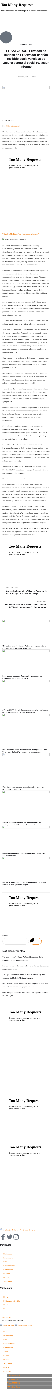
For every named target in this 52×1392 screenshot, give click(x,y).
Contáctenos (8, 1305)
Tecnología (7, 1281)
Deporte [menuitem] (6, 1359)
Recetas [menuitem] (6, 1355)
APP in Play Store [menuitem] (13, 1387)
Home (5, 1297)
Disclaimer (7, 1309)
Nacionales (7, 1254)
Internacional (8, 1258)
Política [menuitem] (6, 1367)
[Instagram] (16, 1237)
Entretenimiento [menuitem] (9, 1344)
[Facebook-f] (3, 1237)
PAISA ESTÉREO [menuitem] (13, 1383)
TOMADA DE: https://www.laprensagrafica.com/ (20, 234)
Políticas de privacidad (12, 1301)
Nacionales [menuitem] (7, 1332)
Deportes (6, 1278)
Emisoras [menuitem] (7, 1371)
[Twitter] (10, 1237)
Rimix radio (6, 1318)
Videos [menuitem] (6, 1351)
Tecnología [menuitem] (7, 1363)
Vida (5, 1262)
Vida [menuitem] (5, 1340)
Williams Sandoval (12, 126)
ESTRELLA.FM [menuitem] (12, 1379)
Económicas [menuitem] (8, 1348)
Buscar (5, 936)
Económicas (8, 1270)
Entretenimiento (9, 1266)
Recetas (6, 1274)
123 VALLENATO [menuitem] (13, 1375)
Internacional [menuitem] (8, 1336)
